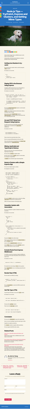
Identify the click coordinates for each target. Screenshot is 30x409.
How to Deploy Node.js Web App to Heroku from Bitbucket (15, 339)
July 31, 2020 (16, 22)
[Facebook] (5, 52)
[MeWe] (12, 52)
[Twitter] (6, 52)
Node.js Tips (15, 8)
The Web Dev (15, 1)
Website (5, 389)
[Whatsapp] (15, 52)
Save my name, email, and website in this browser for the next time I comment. (14, 393)
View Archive (10, 360)
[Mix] (13, 52)
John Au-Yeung (10, 22)
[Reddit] (8, 52)
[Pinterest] (10, 52)
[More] (16, 52)
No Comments (22, 22)
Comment (5, 378)
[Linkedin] (9, 52)
